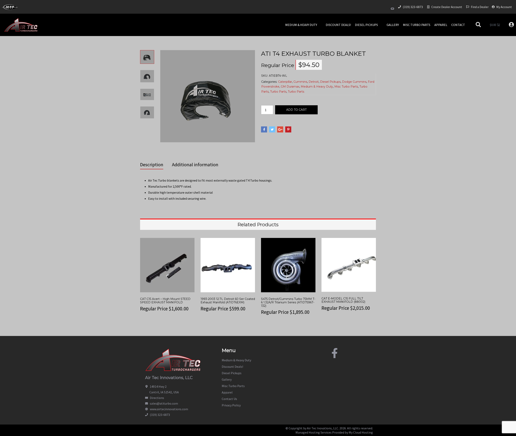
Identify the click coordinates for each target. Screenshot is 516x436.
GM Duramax (290, 86)
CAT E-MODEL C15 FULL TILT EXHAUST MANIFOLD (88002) (343, 300)
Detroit (314, 82)
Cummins (300, 82)
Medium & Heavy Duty (317, 86)
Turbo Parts (278, 91)
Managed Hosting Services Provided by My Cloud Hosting (334, 432)
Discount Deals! (232, 367)
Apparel (227, 392)
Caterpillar (285, 82)
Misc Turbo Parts (346, 86)
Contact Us (229, 399)
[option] (147, 60)
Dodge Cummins (354, 82)
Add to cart (296, 110)
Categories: (269, 82)
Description (151, 164)
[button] (303, 25)
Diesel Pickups (330, 82)
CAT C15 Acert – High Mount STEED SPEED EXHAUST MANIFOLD (165, 300)
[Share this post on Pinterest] (288, 129)
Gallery (227, 379)
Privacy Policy (231, 405)
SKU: (264, 75)
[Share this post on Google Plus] (280, 129)
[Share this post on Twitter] (272, 129)
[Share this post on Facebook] (264, 129)
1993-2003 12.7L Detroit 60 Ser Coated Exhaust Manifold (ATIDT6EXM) (228, 300)
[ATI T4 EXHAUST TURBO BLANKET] (207, 96)
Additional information (195, 164)
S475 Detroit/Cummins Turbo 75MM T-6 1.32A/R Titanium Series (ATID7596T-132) (288, 302)
